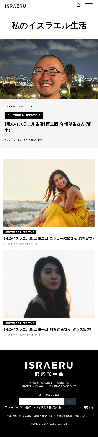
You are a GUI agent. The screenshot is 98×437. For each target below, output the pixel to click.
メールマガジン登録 (49, 395)
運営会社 (34, 382)
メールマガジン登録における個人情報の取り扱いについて (40, 407)
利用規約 (26, 386)
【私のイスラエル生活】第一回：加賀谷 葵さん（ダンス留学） (47, 329)
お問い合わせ (40, 386)
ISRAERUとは (48, 382)
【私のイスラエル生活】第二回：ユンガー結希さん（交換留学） (48, 238)
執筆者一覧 (63, 382)
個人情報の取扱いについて (62, 386)
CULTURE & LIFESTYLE (23, 115)
